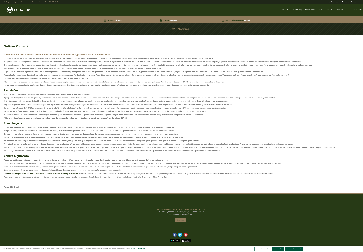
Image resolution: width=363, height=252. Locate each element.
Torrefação (114, 20)
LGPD (348, 9)
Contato (354, 2)
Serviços (321, 9)
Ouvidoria (345, 2)
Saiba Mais (180, 220)
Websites (339, 9)
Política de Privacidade (138, 248)
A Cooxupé (286, 9)
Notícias (330, 9)
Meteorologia (334, 2)
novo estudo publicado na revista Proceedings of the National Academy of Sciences (42, 173)
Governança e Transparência (304, 9)
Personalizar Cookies (262, 249)
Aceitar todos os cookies (294, 249)
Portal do (170, 20)
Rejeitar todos (277, 249)
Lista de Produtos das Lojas (237, 20)
